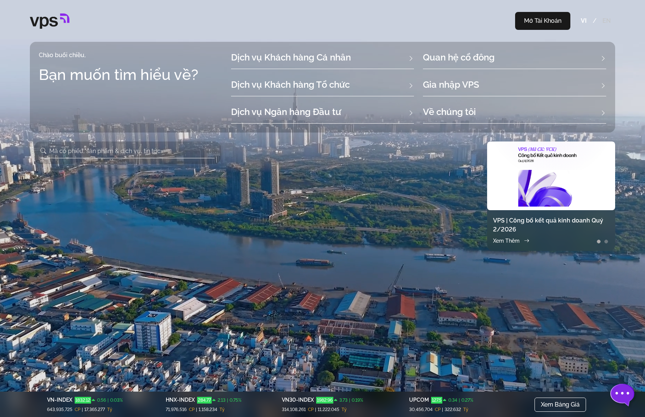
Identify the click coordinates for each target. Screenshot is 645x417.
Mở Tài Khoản (542, 20)
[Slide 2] (606, 241)
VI (584, 20)
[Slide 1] (599, 241)
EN (606, 20)
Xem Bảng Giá (560, 404)
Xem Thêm (506, 241)
